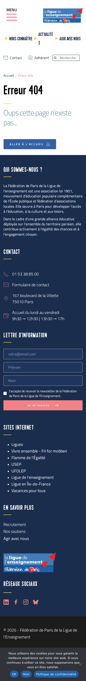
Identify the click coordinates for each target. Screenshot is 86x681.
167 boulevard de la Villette (35, 295)
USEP (16, 464)
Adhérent (41, 57)
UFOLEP (18, 471)
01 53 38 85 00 (25, 274)
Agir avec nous (69, 39)
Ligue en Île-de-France (31, 484)
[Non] (80, 664)
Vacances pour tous (28, 491)
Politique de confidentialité (56, 674)
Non (26, 674)
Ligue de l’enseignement (32, 477)
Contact (16, 57)
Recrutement (14, 524)
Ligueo (17, 444)
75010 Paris (22, 302)
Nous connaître (20, 39)
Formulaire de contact (30, 285)
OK (14, 674)
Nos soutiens (14, 531)
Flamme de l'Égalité (28, 458)
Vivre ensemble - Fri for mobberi (39, 451)
